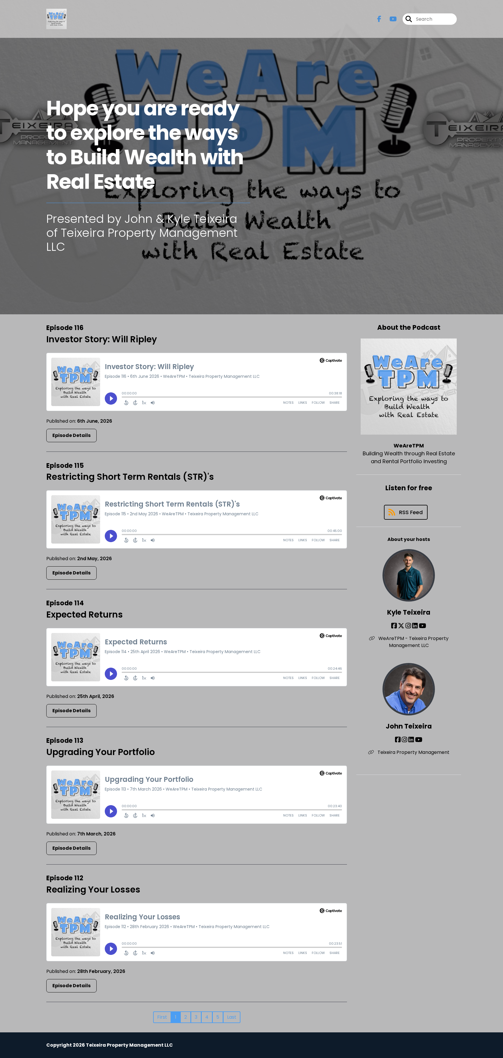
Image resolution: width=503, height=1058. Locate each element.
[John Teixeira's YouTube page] (418, 739)
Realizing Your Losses (93, 889)
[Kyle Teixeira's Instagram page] (408, 625)
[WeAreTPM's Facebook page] (379, 19)
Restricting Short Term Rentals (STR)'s (130, 476)
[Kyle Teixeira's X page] (401, 625)
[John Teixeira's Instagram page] (404, 739)
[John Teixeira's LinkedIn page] (411, 739)
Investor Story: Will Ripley (101, 339)
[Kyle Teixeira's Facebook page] (394, 625)
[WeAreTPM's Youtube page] (389, 19)
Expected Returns (84, 614)
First (162, 1017)
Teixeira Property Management (412, 752)
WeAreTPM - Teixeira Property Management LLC (413, 642)
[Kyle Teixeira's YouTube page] (422, 625)
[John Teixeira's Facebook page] (398, 739)
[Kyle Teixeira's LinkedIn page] (415, 625)
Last (231, 1017)
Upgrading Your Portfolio (100, 752)
